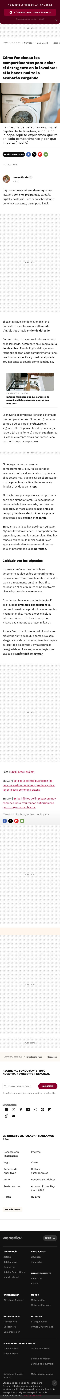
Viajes (34, 1162)
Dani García (42, 43)
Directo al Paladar (13, 1300)
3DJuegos (36, 1257)
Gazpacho (52, 1057)
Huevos (35, 1196)
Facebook (28, 154)
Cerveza (28, 43)
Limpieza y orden (24, 814)
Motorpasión (38, 1300)
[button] (22, 177)
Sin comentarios (15, 154)
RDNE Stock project (22, 772)
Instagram (35, 1109)
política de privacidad (45, 1093)
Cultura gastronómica (39, 1171)
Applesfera (9, 1267)
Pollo (7, 1179)
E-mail (46, 154)
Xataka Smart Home (14, 1272)
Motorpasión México (42, 1374)
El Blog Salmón (39, 1321)
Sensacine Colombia (42, 1363)
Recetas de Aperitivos (10, 1171)
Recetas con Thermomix (11, 1153)
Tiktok (6, 1115)
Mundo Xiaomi (11, 1277)
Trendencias (10, 1321)
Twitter (34, 154)
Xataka (7, 1257)
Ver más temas (12, 1209)
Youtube (28, 1109)
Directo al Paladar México (13, 1375)
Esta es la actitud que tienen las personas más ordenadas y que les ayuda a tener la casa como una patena (29, 785)
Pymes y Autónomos (42, 1326)
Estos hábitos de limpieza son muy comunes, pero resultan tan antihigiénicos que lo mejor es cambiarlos (29, 803)
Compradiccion (12, 1332)
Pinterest (42, 1109)
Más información (33, 1395)
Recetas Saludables (43, 1179)
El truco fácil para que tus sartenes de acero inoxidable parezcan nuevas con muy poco (27, 400)
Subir (48, 1238)
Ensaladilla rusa (34, 1057)
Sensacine (36, 1278)
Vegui (7, 1162)
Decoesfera (10, 1326)
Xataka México (11, 1348)
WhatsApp (6, 1109)
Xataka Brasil (11, 1353)
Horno (7, 1196)
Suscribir (47, 1086)
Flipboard (40, 154)
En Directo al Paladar (17, 393)
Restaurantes (12, 1186)
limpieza (44, 814)
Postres (35, 1151)
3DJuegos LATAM (40, 1348)
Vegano (56, 43)
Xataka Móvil (10, 1262)
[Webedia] (12, 1240)
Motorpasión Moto (41, 1305)
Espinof (35, 1283)
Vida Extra (36, 1262)
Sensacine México (41, 1358)
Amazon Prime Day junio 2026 (43, 1188)
